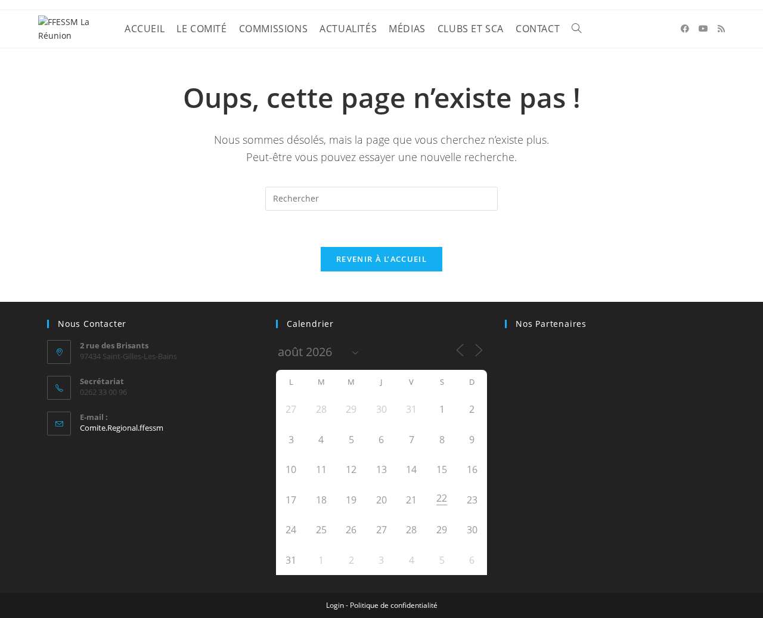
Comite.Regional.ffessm (121, 427)
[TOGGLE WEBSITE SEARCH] (576, 29)
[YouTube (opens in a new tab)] (703, 28)
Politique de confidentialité (394, 605)
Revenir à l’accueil (381, 259)
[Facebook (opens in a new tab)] (685, 28)
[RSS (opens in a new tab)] (721, 28)
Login (335, 605)
